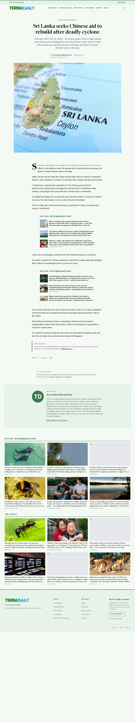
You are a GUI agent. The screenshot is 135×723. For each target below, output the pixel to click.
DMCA (128, 627)
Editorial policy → (67, 349)
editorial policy (55, 416)
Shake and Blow (65, 8)
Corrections (85, 614)
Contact (84, 618)
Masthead (84, 607)
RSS (120, 618)
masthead (68, 377)
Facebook (44, 358)
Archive (99, 8)
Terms (121, 627)
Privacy (114, 627)
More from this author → (57, 420)
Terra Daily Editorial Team (62, 55)
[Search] (124, 8)
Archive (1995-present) (62, 618)
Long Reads (89, 8)
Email (51, 358)
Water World (78, 8)
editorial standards (56, 377)
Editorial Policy (86, 610)
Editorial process (79, 55)
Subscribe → (117, 614)
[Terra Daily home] (22, 8)
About (106, 8)
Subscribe (121, 2)
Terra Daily (52, 8)
